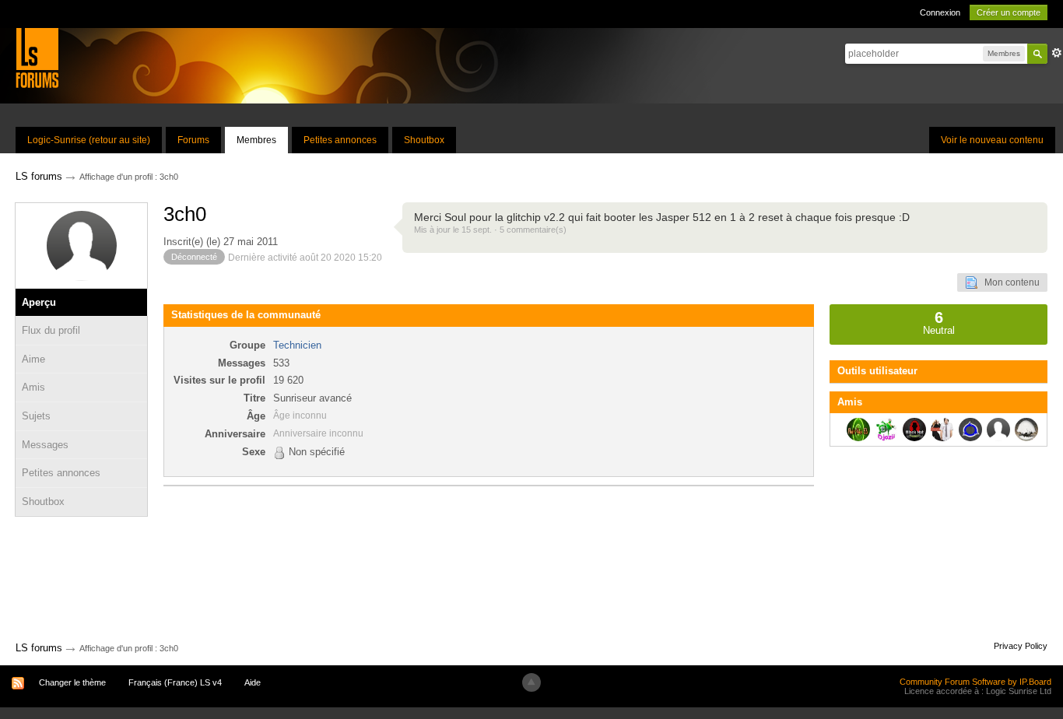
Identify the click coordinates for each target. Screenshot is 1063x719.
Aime (33, 359)
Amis (33, 387)
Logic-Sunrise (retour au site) (88, 140)
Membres (256, 140)
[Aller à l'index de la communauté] (37, 57)
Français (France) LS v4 (175, 682)
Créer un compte (1008, 12)
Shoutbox (424, 140)
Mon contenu (1008, 282)
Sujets (36, 416)
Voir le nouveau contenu (992, 140)
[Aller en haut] (531, 682)
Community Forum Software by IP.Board (975, 681)
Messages (45, 445)
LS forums (39, 648)
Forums (193, 140)
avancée (1057, 53)
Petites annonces (340, 140)
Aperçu (39, 302)
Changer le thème (72, 682)
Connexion (940, 12)
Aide (252, 682)
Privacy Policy (1020, 646)
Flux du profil (51, 330)
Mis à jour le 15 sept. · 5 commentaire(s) (490, 229)
